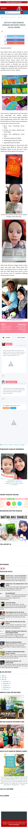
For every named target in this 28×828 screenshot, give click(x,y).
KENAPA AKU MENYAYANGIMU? (13, 642)
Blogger (17, 824)
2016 (3, 679)
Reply (3, 375)
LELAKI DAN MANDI (10, 602)
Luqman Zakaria (11, 382)
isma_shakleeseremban (17, 483)
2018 (3, 675)
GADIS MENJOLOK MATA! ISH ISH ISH (14, 612)
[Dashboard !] (19, 7)
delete (21, 345)
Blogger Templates (8, 823)
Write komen (21, 337)
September (6, 687)
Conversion (6, 408)
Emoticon (13, 408)
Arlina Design (21, 823)
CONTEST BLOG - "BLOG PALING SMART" (16, 576)
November (6, 683)
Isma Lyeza (17, 480)
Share (15, 40)
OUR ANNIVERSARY (10, 593)
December (6, 681)
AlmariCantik (19, 481)
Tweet (15, 36)
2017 (3, 677)
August (5, 689)
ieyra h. (9, 344)
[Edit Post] (2, 31)
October (5, 685)
